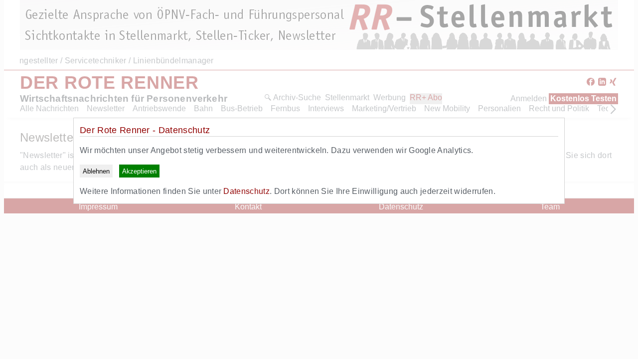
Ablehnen (96, 171)
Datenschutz (246, 191)
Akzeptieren (139, 171)
